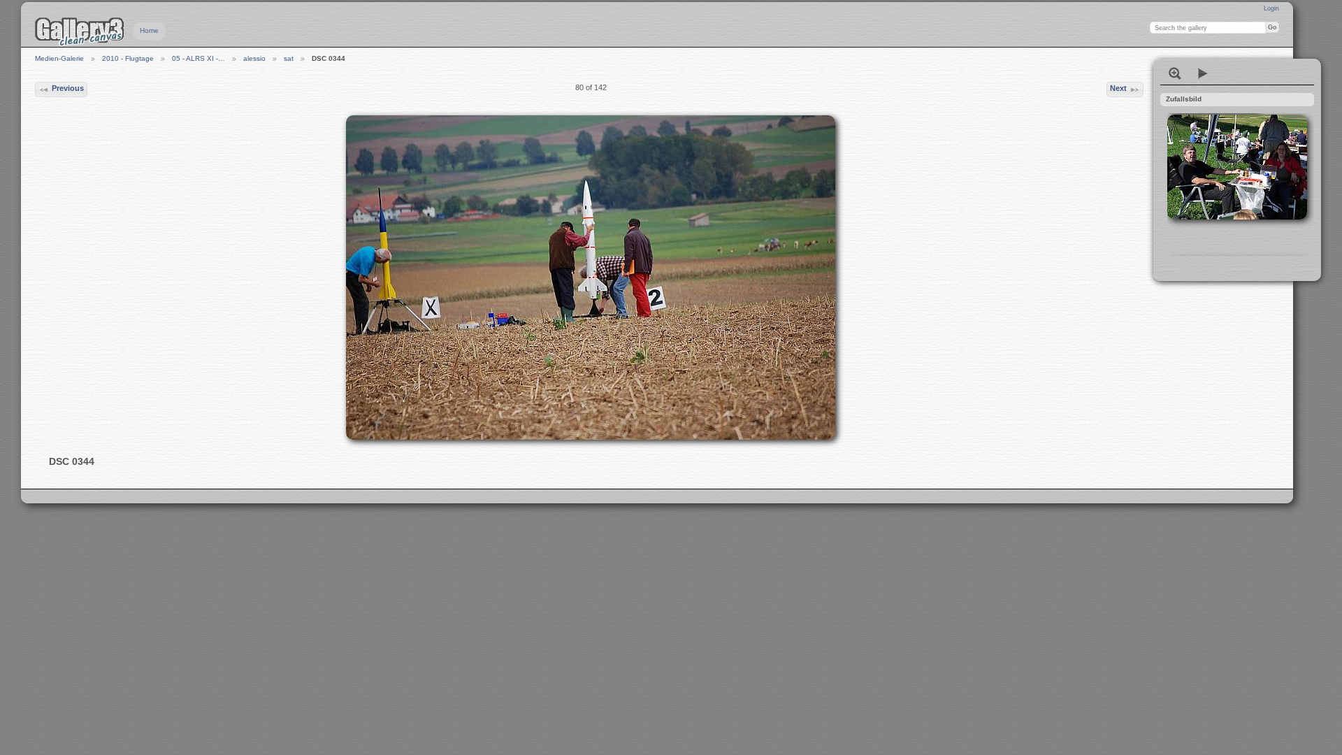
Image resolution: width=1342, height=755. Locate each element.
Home (149, 30)
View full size (1175, 73)
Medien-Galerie (59, 58)
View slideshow (1203, 73)
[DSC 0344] (590, 277)
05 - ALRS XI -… (198, 58)
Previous (68, 88)
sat (289, 58)
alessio (254, 58)
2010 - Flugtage (128, 58)
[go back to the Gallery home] (79, 31)
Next (1118, 88)
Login (1271, 8)
